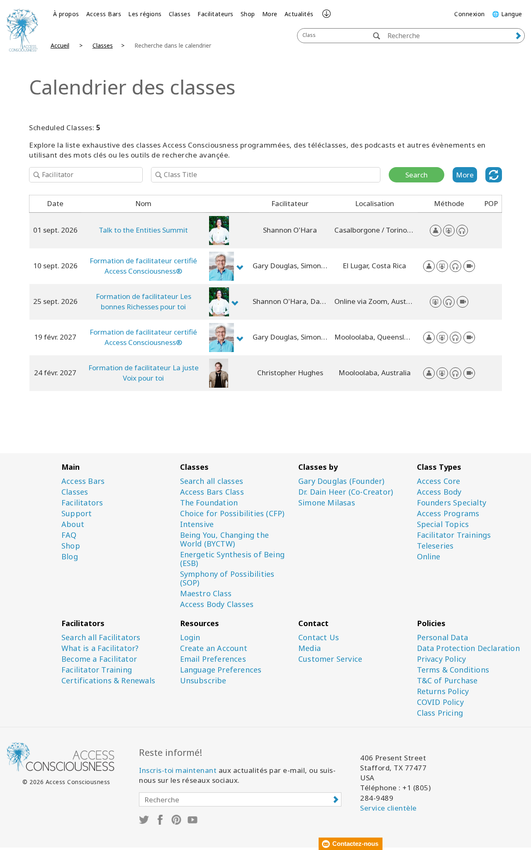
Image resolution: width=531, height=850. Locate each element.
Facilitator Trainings (454, 535)
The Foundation (209, 502)
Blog (69, 556)
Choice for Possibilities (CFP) (232, 513)
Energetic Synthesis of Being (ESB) (232, 559)
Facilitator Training (96, 669)
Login (190, 637)
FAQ (69, 535)
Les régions (145, 14)
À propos (66, 14)
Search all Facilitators (101, 637)
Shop (248, 14)
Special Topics (443, 524)
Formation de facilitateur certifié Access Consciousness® (143, 265)
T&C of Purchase (447, 680)
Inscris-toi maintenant (178, 770)
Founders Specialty (452, 502)
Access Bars (104, 14)
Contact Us (318, 637)
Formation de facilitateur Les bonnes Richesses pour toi (143, 301)
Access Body (439, 492)
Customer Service (330, 659)
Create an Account (213, 648)
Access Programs (448, 513)
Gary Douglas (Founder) (341, 481)
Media (309, 648)
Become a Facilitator (99, 659)
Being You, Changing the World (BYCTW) (224, 539)
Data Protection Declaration (468, 648)
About (72, 524)
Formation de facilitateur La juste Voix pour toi (143, 372)
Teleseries (435, 546)
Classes (180, 14)
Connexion (469, 14)
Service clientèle (388, 808)
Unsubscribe (203, 680)
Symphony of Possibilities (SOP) (227, 578)
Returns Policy (443, 691)
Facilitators (82, 502)
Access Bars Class (212, 492)
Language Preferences (221, 669)
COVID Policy (440, 702)
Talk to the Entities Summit (143, 230)
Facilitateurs (215, 14)
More (270, 14)
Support (76, 513)
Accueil (60, 45)
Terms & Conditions (453, 669)
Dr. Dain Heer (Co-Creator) (345, 492)
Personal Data (442, 637)
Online (429, 556)
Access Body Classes (217, 604)
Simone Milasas (326, 502)
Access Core (438, 481)
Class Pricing (440, 713)
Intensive (197, 524)
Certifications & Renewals (108, 680)
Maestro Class (206, 593)
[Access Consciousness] (22, 29)
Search (416, 175)
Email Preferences (213, 659)
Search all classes (212, 481)
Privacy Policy (441, 659)
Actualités (299, 14)
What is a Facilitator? (100, 648)
